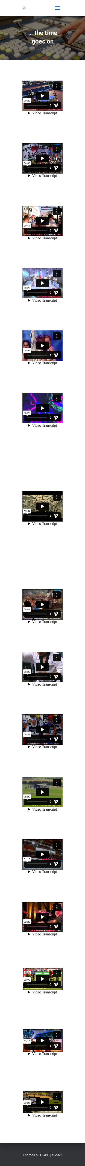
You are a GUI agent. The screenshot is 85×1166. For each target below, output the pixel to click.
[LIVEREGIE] (37, 8)
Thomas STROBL (36, 1155)
